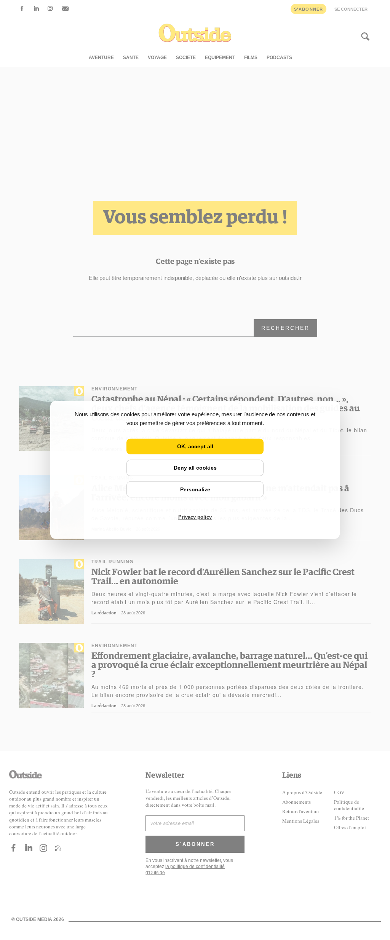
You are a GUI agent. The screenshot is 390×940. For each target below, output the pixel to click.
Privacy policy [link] (195, 517)
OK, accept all (195, 446)
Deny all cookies (195, 468)
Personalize (195, 489)
